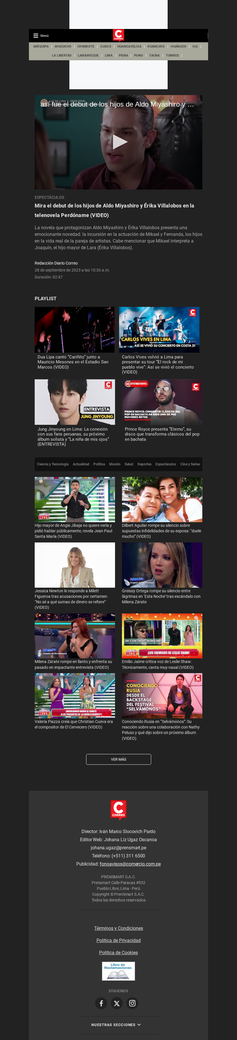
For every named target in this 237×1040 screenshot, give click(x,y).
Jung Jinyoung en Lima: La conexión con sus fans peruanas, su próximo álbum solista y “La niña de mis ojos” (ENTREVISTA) (73, 437)
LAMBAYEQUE (88, 55)
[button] (119, 142)
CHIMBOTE (85, 46)
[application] (118, 142)
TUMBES (172, 55)
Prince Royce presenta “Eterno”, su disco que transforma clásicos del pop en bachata (162, 434)
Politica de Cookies (118, 952)
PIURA (123, 55)
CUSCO (105, 46)
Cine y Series (190, 464)
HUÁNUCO (178, 46)
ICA (195, 46)
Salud (129, 464)
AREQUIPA (41, 46)
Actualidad (81, 464)
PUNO (138, 55)
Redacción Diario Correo (56, 263)
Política (99, 464)
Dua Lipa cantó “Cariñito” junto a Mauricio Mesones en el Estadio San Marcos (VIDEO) (73, 362)
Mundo (115, 464)
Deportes (144, 464)
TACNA (154, 55)
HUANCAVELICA (129, 46)
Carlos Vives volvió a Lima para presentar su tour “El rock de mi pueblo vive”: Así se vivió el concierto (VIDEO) (158, 364)
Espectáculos (49, 197)
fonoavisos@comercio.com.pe (130, 864)
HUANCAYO (156, 46)
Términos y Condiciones (118, 928)
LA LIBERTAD (62, 55)
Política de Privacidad (119, 940)
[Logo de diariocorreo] (118, 36)
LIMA (109, 55)
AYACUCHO (63, 46)
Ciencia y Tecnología (52, 464)
